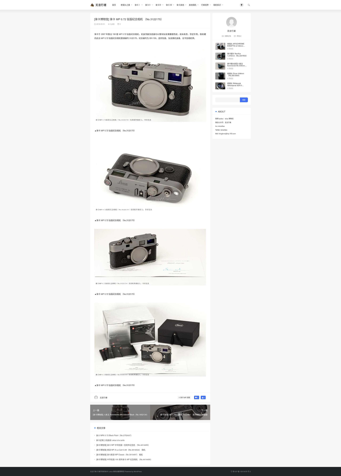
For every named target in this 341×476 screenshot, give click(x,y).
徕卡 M (169, 4)
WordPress (138, 471)
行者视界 (205, 4)
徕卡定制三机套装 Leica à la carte (110, 440)
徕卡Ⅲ (158, 4)
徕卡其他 (180, 4)
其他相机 (192, 4)
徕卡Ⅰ (137, 4)
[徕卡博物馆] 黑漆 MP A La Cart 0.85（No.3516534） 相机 (120, 449)
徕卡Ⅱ (148, 4)
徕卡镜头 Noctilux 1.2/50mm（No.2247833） (237, 54)
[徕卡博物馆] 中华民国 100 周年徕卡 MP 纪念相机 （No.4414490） (124, 459)
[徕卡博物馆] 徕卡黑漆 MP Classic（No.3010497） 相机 (119, 454)
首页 (114, 4)
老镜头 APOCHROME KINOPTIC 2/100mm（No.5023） (235, 45)
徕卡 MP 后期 (185, 397)
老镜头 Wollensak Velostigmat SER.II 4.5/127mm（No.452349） (237, 85)
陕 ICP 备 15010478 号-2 (242, 471)
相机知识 (217, 4)
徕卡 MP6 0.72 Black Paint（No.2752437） (114, 435)
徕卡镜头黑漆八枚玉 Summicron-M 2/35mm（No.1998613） (236, 65)
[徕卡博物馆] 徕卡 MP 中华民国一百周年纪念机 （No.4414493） (123, 445)
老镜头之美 (125, 4)
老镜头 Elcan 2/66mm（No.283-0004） (235, 74)
